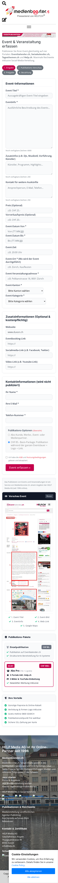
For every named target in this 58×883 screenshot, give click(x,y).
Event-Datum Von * (16, 226)
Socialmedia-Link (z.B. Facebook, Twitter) (27, 350)
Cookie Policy (18, 865)
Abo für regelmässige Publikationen (19, 786)
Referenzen (7, 821)
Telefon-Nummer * (16, 415)
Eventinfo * (12, 102)
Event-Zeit (11, 247)
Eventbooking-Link (16, 338)
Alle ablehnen (33, 877)
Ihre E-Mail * (12, 403)
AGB (21, 457)
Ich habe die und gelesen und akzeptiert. (27, 459)
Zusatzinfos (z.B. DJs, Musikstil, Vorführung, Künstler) (29, 157)
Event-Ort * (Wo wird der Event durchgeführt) (22, 260)
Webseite (10, 327)
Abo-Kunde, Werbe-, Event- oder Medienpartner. (28, 436)
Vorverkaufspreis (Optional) (20, 214)
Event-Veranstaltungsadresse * (22, 273)
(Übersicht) (37, 430)
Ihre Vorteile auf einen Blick (15, 818)
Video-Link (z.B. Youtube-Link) (21, 361)
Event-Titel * (12, 90)
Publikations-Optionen (25, 430)
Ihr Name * (12, 392)
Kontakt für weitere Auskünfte (22, 182)
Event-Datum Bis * (15, 235)
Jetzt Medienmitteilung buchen (17, 783)
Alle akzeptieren (33, 871)
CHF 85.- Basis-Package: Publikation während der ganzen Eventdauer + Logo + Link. (29, 445)
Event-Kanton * (14, 285)
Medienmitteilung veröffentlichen (18, 811)
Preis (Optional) (14, 205)
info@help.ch (8, 846)
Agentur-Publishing (11, 815)
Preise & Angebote (11, 780)
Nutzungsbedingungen (36, 457)
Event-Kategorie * (15, 295)
